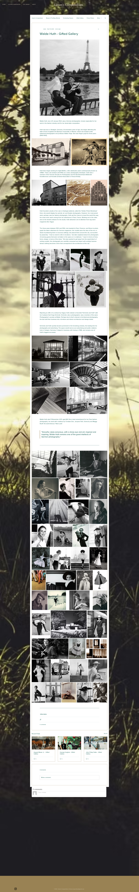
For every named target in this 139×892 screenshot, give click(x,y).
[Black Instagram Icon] (15, 810)
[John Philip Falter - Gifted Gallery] (95, 743)
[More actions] (98, 29)
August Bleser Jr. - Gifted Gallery (41, 753)
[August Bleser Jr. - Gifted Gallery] (43, 743)
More (98, 18)
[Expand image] (41, 260)
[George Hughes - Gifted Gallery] (69, 743)
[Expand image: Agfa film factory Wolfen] (78, 193)
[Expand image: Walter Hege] (89, 152)
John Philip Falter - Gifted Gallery (94, 753)
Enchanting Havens (68, 18)
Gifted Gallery (79, 18)
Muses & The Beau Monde (53, 18)
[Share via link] (40, 719)
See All (105, 733)
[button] (105, 18)
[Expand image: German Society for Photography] (99, 193)
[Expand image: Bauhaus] (51, 152)
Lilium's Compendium (68, 4)
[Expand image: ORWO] (49, 193)
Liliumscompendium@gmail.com (76, 810)
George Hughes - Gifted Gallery (67, 753)
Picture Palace (90, 18)
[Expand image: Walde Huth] (60, 260)
